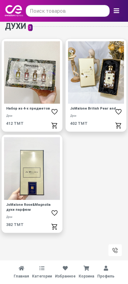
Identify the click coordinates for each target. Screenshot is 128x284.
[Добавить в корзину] (54, 125)
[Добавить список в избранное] (54, 112)
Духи (9, 115)
